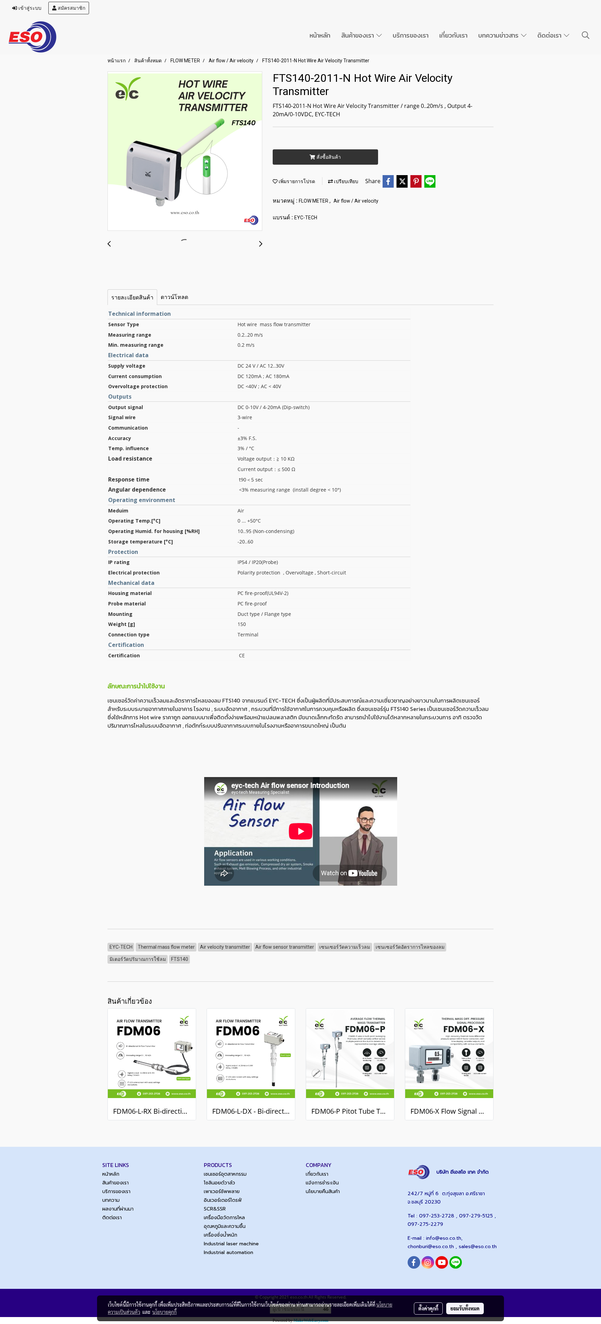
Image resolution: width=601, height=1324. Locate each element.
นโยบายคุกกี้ (164, 1312)
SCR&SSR (215, 1209)
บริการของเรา (410, 35)
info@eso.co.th (443, 1238)
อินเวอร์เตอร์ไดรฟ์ (223, 1200)
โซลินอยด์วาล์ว (219, 1182)
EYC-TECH (305, 217)
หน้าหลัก (320, 35)
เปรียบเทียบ (345, 181)
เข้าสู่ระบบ (29, 8)
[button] (585, 35)
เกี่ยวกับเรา (453, 35)
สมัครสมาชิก (70, 8)
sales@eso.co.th (478, 1246)
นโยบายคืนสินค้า (323, 1191)
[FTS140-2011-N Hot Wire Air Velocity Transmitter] (185, 151)
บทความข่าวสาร (499, 35)
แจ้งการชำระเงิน (322, 1182)
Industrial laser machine (231, 1243)
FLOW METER (314, 201)
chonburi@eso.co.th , (433, 1246)
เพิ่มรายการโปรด (296, 181)
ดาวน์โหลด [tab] (174, 297)
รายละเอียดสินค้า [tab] (132, 297)
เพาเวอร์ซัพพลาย (222, 1191)
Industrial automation (228, 1252)
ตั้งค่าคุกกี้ (428, 1308)
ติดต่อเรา (550, 35)
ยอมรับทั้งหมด (465, 1308)
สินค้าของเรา (358, 35)
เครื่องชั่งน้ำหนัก (220, 1235)
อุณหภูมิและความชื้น (225, 1226)
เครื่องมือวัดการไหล (224, 1217)
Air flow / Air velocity (356, 201)
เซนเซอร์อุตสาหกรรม (225, 1174)
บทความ (111, 1200)
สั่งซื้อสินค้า (328, 157)
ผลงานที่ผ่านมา (118, 1209)
